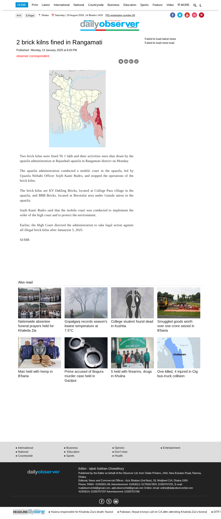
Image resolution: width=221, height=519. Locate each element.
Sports (144, 5)
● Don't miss (119, 451)
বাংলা (19, 15)
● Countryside (24, 455)
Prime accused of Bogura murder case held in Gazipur (84, 376)
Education (129, 5)
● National (22, 451)
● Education (71, 451)
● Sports (69, 455)
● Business (71, 447)
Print (35, 5)
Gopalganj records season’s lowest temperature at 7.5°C (86, 326)
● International (24, 447)
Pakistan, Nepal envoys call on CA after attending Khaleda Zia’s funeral (155, 511)
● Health (117, 455)
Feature (157, 5)
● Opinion (118, 447)
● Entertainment (170, 447)
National (79, 5)
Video (170, 5)
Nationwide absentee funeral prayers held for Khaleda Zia (36, 326)
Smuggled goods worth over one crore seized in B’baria (175, 326)
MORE (184, 5)
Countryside (96, 5)
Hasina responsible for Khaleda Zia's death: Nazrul (73, 511)
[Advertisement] (111, 411)
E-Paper (30, 15)
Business (113, 5)
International (62, 5)
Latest (46, 5)
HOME (21, 5)
